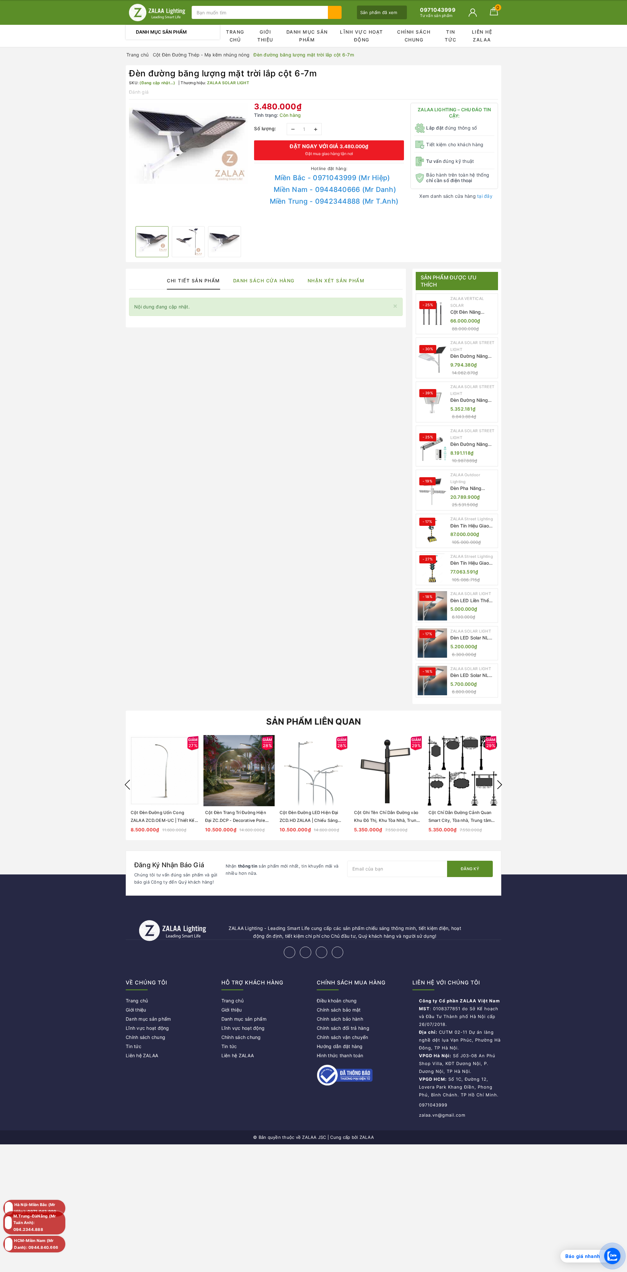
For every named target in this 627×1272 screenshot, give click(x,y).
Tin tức (451, 35)
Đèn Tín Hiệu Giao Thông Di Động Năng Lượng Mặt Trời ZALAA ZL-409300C (473, 563)
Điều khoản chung (337, 1000)
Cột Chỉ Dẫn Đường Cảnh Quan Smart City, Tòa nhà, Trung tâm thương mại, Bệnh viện (460, 820)
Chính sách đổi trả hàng (343, 1028)
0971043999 (433, 1104)
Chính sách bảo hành (340, 1019)
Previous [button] (127, 785)
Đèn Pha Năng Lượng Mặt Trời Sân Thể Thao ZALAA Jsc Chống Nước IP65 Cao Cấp (472, 488)
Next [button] (500, 785)
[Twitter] (305, 952)
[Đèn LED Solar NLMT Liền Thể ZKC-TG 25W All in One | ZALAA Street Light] (432, 680)
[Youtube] (337, 952)
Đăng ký (470, 868)
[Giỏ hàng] (494, 13)
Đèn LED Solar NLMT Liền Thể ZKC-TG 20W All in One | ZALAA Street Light (473, 638)
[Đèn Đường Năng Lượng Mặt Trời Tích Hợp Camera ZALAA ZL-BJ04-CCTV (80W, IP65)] (432, 446)
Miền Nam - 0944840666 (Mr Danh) (335, 189)
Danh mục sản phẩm (307, 35)
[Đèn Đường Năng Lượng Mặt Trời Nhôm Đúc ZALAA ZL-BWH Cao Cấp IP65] (432, 402)
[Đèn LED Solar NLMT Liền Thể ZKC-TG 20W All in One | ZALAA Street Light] (432, 643)
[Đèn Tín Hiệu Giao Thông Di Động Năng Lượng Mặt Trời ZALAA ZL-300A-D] (432, 530)
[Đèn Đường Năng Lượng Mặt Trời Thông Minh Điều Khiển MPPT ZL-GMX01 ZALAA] (432, 358)
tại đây (484, 196)
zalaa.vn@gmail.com (442, 1115)
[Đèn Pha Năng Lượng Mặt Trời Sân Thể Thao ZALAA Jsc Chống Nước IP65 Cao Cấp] (432, 490)
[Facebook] (289, 952)
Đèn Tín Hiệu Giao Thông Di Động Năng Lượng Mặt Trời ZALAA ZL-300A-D (473, 526)
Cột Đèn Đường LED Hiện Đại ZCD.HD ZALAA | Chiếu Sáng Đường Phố (309, 820)
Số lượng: (265, 128)
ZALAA (367, 1137)
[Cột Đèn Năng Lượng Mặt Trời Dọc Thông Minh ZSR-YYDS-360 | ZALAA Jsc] (432, 314)
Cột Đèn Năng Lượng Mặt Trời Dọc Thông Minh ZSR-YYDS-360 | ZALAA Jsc (472, 312)
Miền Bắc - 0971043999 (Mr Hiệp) (332, 178)
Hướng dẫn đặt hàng (340, 1046)
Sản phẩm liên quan (313, 721)
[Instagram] (321, 952)
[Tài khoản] (473, 12)
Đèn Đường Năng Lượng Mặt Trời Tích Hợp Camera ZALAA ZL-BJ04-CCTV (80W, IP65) (472, 444)
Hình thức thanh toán (340, 1055)
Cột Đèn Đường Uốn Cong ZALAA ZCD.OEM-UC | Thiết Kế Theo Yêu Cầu (163, 820)
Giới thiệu (265, 35)
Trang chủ (235, 35)
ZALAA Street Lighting (471, 518)
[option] (188, 143)
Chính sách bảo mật (339, 1010)
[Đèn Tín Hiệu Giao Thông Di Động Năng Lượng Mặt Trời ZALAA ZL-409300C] (432, 568)
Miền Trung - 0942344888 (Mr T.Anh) (334, 201)
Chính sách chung (413, 35)
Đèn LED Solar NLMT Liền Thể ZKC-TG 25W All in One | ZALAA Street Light (473, 675)
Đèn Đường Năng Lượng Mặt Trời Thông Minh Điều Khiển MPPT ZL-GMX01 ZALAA (469, 356)
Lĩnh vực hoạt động (361, 35)
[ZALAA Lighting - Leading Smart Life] (157, 12)
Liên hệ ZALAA (482, 35)
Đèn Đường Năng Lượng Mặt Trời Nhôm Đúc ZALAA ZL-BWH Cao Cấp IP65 (470, 400)
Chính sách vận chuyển (342, 1037)
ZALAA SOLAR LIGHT (470, 593)
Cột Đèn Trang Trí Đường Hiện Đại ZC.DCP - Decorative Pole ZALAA (235, 820)
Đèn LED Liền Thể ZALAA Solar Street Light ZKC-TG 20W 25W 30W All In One (472, 601)
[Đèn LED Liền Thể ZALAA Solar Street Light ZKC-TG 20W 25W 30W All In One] (432, 605)
